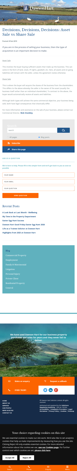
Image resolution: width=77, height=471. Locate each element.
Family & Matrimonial (16, 265)
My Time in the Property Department (19, 216)
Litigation (10, 269)
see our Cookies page (48, 447)
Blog (8, 251)
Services (5, 406)
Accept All (9, 457)
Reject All (27, 457)
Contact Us (7, 413)
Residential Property (15, 283)
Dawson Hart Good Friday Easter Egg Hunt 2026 (23, 224)
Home (4, 401)
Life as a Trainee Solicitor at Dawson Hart (21, 228)
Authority (51, 407)
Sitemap (71, 411)
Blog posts (45, 137)
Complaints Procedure (58, 409)
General (9, 288)
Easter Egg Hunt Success (13, 220)
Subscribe (16, 143)
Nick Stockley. (26, 113)
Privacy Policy (54, 411)
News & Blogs (7, 410)
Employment (12, 260)
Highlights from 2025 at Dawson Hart (19, 232)
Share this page (19, 149)
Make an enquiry (22, 381)
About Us (6, 403)
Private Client (12, 279)
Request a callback (58, 381)
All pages (13, 137)
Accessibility (44, 409)
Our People (6, 408)
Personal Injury (13, 274)
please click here (42, 450)
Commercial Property (16, 255)
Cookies (63, 411)
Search (12, 126)
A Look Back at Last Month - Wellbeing (19, 212)
